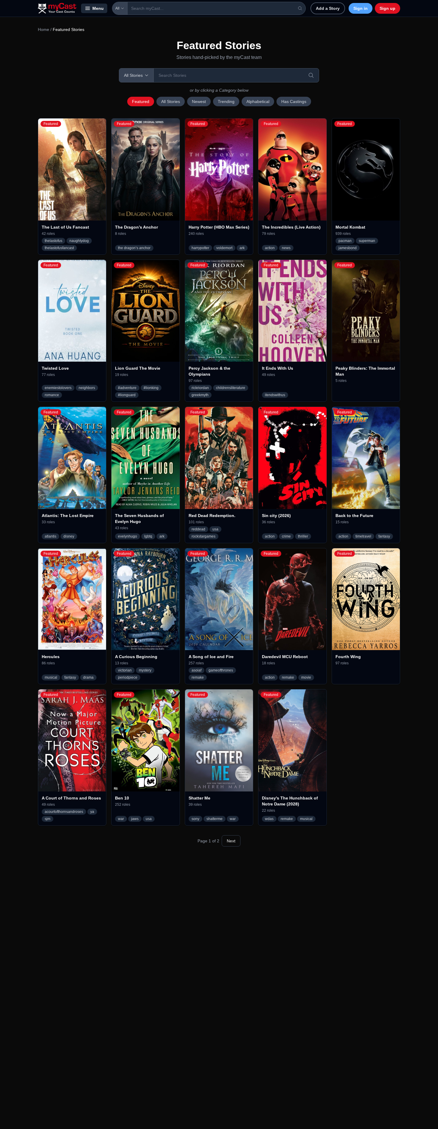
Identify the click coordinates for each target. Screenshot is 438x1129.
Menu (98, 8)
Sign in (360, 8)
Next (231, 840)
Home (43, 29)
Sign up (387, 8)
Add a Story (328, 8)
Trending (226, 101)
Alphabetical (257, 101)
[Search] (311, 75)
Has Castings (293, 101)
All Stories (170, 101)
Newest (199, 101)
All (117, 8)
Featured (140, 101)
